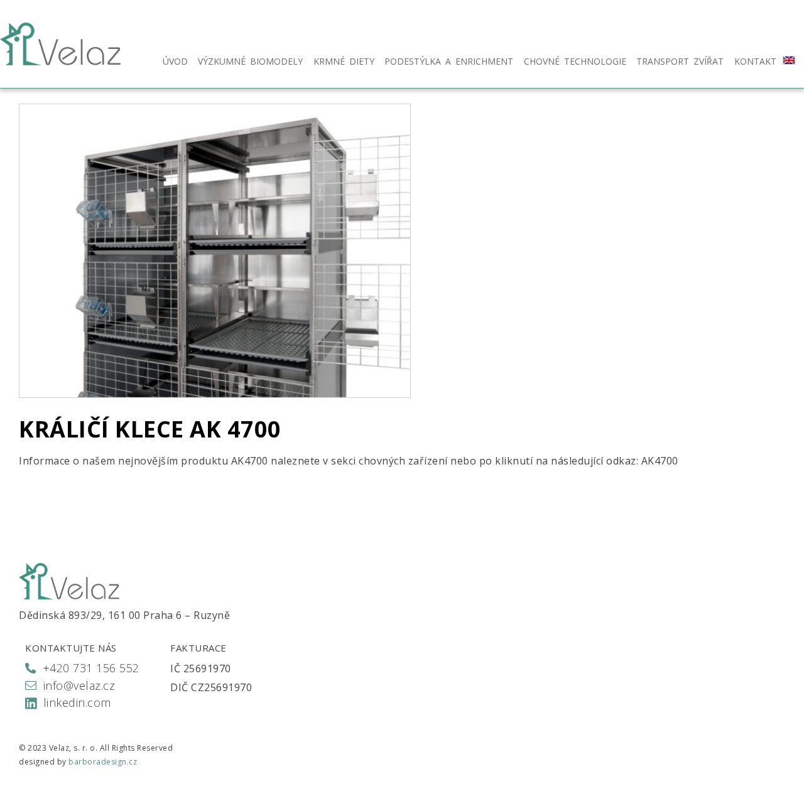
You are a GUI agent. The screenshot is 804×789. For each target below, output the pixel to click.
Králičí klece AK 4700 (150, 429)
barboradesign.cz (102, 761)
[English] (789, 60)
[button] (82, 669)
